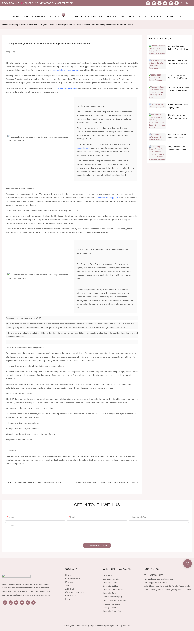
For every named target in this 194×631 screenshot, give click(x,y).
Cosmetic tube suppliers (107, 197)
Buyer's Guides (47, 24)
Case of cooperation (75, 592)
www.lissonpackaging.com (107, 625)
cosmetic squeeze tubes (103, 66)
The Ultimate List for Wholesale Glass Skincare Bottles (177, 136)
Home (68, 575)
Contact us (70, 595)
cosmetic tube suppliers (19, 70)
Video (68, 585)
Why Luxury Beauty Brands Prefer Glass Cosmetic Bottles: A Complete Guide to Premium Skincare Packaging (177, 148)
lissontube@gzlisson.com (162, 579)
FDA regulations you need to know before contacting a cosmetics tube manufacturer (95, 24)
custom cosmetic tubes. (95, 106)
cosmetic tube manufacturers (66, 70)
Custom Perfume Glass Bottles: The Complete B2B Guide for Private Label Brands (178, 89)
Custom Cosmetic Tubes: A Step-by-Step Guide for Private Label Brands (178, 47)
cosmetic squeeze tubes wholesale (116, 83)
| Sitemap (125, 625)
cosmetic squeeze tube (66, 88)
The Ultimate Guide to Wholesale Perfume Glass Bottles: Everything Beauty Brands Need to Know (178, 116)
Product (69, 582)
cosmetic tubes (83, 148)
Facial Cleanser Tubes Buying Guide (178, 106)
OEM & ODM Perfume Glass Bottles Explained (178, 76)
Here (101, 304)
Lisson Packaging (10, 24)
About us (69, 588)
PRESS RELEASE (29, 24)
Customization (72, 578)
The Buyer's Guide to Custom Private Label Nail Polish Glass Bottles (179, 62)
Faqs (67, 599)
